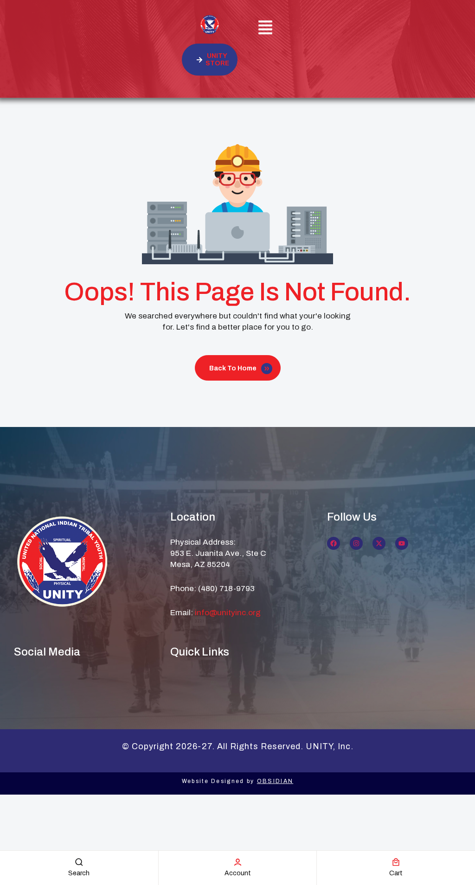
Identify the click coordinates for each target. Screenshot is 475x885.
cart (396, 873)
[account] (237, 862)
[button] (266, 29)
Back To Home (233, 368)
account (238, 873)
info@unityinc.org (228, 612)
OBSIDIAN (275, 781)
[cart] (396, 862)
